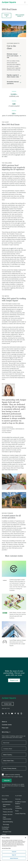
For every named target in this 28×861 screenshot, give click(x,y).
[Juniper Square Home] (9, 2)
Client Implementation (7, 818)
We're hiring (5, 732)
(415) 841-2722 (6, 708)
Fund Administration (7, 801)
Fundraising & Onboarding (5, 828)
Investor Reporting (20, 813)
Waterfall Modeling (8, 821)
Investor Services (7, 814)
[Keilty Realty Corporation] (14, 602)
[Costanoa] (14, 569)
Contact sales (8, 704)
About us (4, 721)
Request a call (14, 680)
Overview (4, 799)
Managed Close (7, 831)
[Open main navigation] (25, 2)
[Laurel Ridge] (14, 629)
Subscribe (7, 780)
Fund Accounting (7, 809)
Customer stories (7, 724)
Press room (5, 727)
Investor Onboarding (18, 807)
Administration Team (6, 805)
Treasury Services (8, 811)
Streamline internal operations (13, 82)
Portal (16, 810)
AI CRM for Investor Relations (20, 802)
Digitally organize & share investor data (13, 76)
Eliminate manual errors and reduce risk (12, 55)
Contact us (6, 15)
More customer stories (20, 15)
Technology (6, 824)
